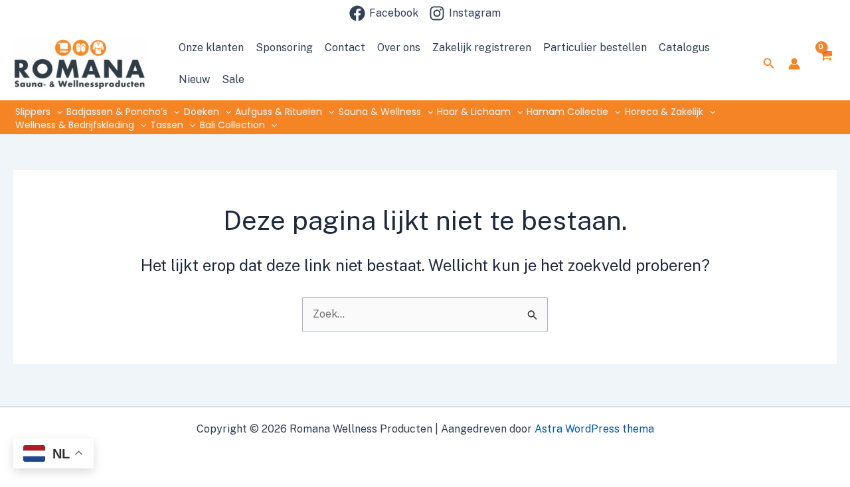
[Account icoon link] (794, 64)
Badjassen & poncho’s (116, 111)
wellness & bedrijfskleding (74, 125)
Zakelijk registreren (481, 47)
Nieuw (194, 79)
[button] (769, 63)
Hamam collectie (567, 111)
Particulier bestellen (595, 47)
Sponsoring (284, 47)
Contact (345, 47)
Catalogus (684, 47)
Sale (233, 79)
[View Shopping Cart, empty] (825, 63)
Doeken (201, 111)
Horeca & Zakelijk (664, 111)
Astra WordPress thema (594, 429)
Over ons (398, 47)
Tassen (166, 125)
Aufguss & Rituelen (278, 111)
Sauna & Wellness (380, 111)
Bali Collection (232, 125)
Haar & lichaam (474, 111)
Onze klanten (211, 47)
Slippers (32, 111)
